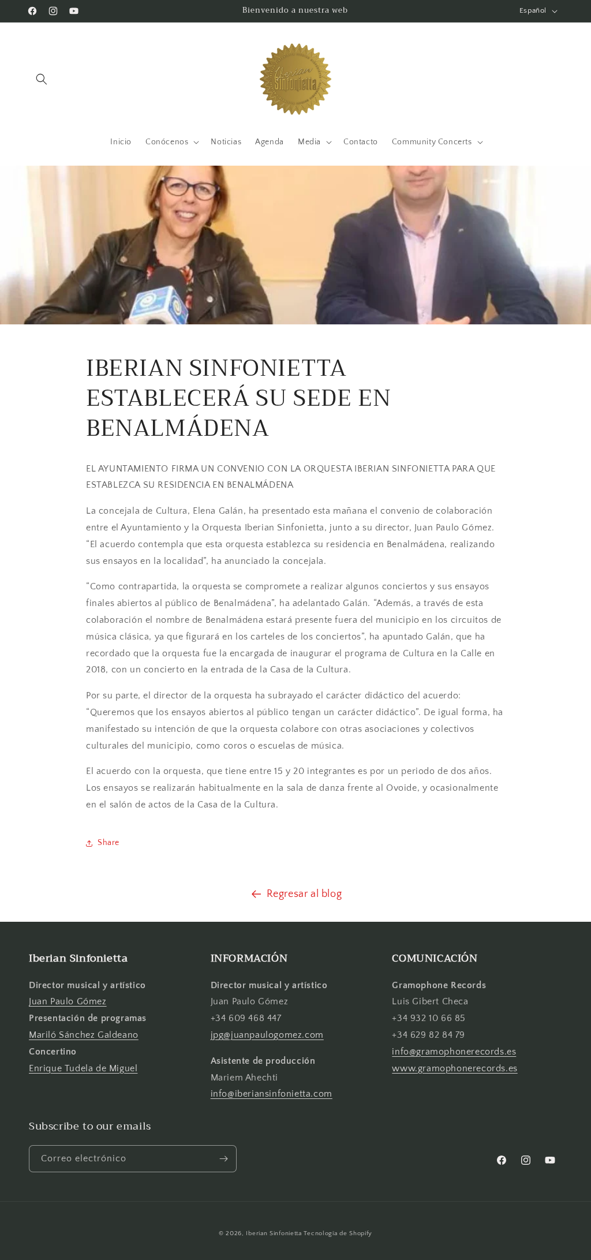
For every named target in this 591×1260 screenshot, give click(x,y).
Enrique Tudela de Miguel (83, 1068)
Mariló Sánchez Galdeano (84, 1035)
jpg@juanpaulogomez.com (267, 1035)
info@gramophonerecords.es (454, 1051)
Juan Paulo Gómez (68, 1001)
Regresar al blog (304, 894)
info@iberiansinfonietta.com (271, 1094)
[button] (41, 79)
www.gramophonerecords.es (454, 1068)
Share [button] (108, 842)
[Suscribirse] (223, 1158)
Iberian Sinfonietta (273, 1233)
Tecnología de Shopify (338, 1233)
